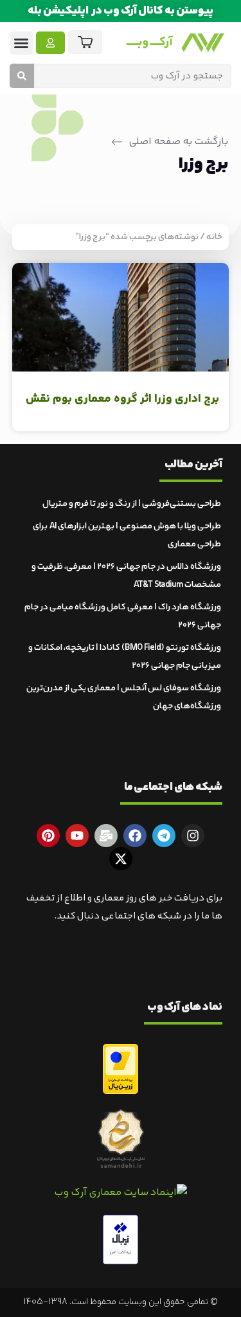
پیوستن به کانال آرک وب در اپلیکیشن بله (120, 11)
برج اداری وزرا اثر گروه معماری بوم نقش (122, 399)
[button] (21, 43)
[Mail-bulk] (106, 835)
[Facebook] (135, 835)
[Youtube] (77, 835)
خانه (214, 237)
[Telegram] (163, 835)
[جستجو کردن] (22, 76)
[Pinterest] (48, 835)
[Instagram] (192, 835)
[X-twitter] (120, 858)
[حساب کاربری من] (50, 42)
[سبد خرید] (85, 42)
